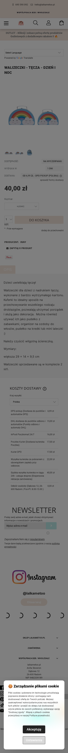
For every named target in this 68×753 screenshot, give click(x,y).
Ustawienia (34, 740)
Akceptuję (34, 729)
